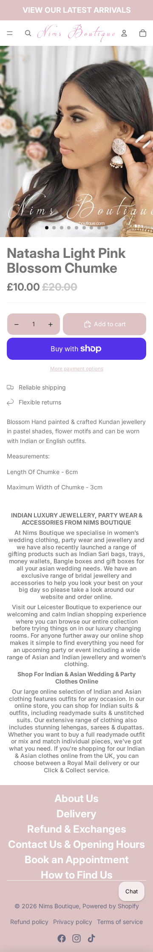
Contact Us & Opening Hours (76, 844)
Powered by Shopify (110, 906)
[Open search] (28, 33)
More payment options (76, 369)
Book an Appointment (77, 859)
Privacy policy (72, 921)
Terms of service (120, 921)
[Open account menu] (124, 33)
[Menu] (10, 33)
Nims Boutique (59, 906)
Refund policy (29, 921)
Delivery (76, 814)
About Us (76, 798)
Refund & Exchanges (76, 829)
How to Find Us (77, 875)
